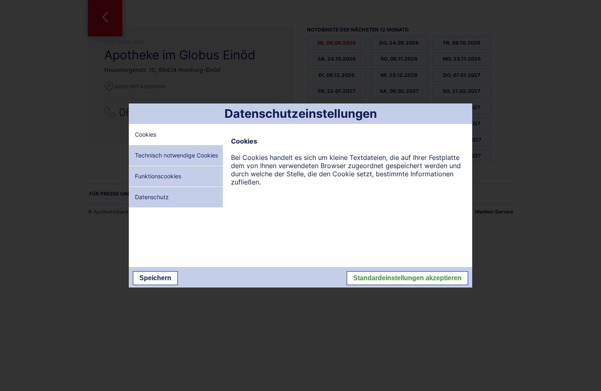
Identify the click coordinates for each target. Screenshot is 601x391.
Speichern (155, 277)
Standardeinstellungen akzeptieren (407, 277)
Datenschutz (152, 196)
